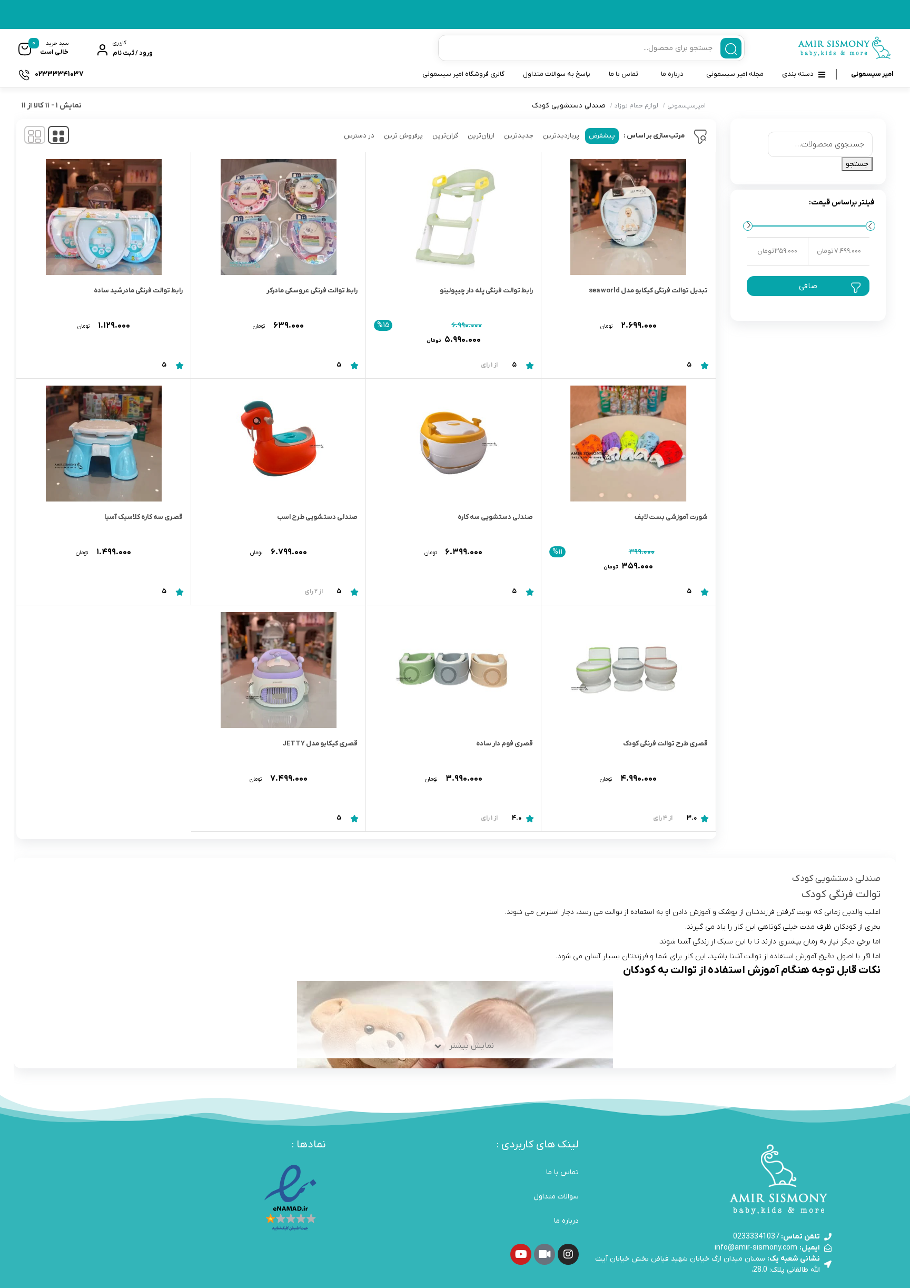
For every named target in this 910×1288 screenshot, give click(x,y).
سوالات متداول (556, 1197)
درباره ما (672, 74)
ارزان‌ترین (481, 135)
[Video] (544, 1254)
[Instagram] (568, 1254)
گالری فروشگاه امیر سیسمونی (463, 74)
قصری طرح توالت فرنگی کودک (665, 743)
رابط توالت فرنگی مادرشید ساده (138, 290)
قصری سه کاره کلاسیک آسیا (143, 517)
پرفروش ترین (403, 135)
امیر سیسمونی (872, 74)
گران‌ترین (445, 135)
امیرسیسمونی (686, 106)
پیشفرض (602, 135)
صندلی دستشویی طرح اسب (317, 517)
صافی (808, 286)
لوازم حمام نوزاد (636, 106)
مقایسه (685, 335)
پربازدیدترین (561, 135)
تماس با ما (623, 74)
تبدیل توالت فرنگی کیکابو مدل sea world (648, 290)
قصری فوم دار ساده (504, 743)
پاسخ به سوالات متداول (556, 74)
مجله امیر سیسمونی (735, 74)
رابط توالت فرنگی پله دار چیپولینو (486, 290)
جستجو (857, 164)
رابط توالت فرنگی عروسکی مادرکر (312, 290)
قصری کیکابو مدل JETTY (320, 743)
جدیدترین (518, 135)
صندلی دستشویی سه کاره (495, 517)
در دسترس (359, 135)
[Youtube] (520, 1254)
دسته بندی (798, 74)
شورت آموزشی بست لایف (671, 517)
